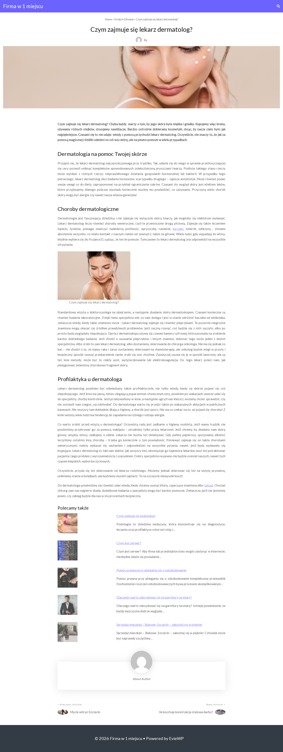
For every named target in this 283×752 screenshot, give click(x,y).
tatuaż (208, 485)
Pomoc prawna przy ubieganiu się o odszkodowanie (151, 570)
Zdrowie (129, 19)
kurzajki (178, 229)
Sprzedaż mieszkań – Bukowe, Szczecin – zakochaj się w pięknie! (159, 624)
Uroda (118, 19)
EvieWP (176, 738)
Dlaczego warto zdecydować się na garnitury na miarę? (154, 597)
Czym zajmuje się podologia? (136, 516)
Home (108, 19)
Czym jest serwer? (128, 543)
